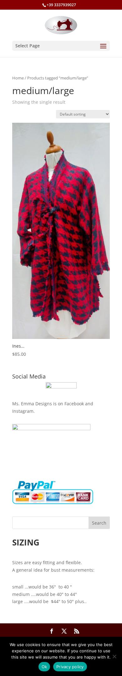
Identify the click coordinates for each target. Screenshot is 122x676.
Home (18, 78)
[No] (114, 656)
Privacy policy (70, 666)
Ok (44, 666)
